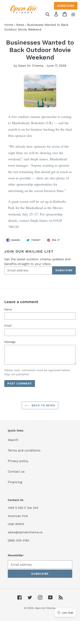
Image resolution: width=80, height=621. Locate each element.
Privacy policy (18, 461)
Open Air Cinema (45, 608)
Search (13, 440)
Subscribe (65, 5)
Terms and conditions (24, 450)
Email (8, 325)
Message (9, 341)
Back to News (43, 405)
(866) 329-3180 (18, 540)
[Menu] (73, 14)
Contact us (16, 471)
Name (8, 309)
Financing (15, 482)
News (20, 25)
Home (8, 25)
